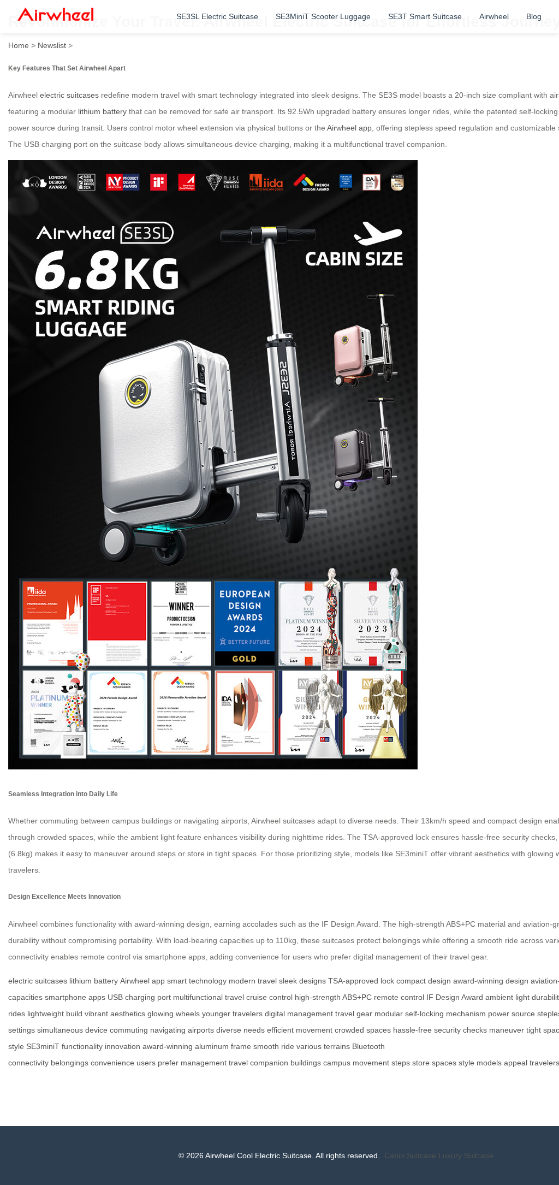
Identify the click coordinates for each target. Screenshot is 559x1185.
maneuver (506, 1030)
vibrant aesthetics (115, 1013)
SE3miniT (43, 1046)
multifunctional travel (208, 997)
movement (371, 1062)
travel (238, 1062)
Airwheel (494, 16)
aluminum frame (223, 1046)
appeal (515, 1062)
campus (336, 1062)
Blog (534, 16)
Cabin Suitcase (410, 1155)
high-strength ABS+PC (333, 997)
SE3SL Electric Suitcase (217, 16)
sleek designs (302, 980)
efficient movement (299, 1030)
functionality (82, 1046)
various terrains (323, 1046)
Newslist (52, 45)
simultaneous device (72, 1030)
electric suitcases (69, 95)
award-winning (167, 1046)
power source (511, 1013)
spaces (444, 1062)
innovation (122, 1046)
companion (269, 1062)
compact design (423, 980)
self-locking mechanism (445, 1013)
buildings (305, 1062)
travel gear (353, 1013)
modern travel (253, 980)
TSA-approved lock (361, 980)
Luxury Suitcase (465, 1155)
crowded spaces (363, 1030)
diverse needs (240, 1030)
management (204, 1062)
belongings (69, 1062)
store (421, 1062)
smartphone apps (75, 997)
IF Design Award (454, 997)
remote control (399, 997)
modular (388, 1013)
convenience (112, 1062)
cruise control (269, 997)
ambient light (507, 997)
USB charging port (139, 997)
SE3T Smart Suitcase (425, 16)
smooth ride (273, 1046)
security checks (460, 1030)
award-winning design (490, 980)
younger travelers (232, 1013)
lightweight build (54, 1013)
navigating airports (182, 1030)
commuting (129, 1030)
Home (18, 45)
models (489, 1062)
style (466, 1062)
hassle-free (412, 1030)
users (146, 1062)
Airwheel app (349, 127)
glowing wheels (173, 1013)
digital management (299, 1013)
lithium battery (102, 111)
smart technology (197, 980)
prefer (168, 1062)
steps (400, 1062)
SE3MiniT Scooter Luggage (323, 16)
